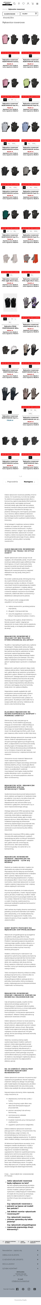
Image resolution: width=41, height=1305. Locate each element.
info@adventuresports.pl (20, 1281)
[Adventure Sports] (7, 3)
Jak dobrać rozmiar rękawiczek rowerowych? (21, 1213)
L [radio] (9, 56)
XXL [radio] (14, 144)
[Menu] (37, 3)
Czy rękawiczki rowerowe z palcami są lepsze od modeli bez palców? (20, 1206)
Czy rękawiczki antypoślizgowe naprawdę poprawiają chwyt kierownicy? (21, 1227)
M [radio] (30, 56)
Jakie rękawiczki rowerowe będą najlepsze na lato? (19, 1182)
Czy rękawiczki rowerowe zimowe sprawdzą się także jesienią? (19, 1219)
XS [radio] (5, 100)
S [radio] (8, 100)
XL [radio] (9, 144)
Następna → (29, 482)
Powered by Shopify (21, 1300)
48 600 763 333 (21, 1274)
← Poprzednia (11, 482)
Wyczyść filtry (8, 17)
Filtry (25, 14)
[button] (11, 14)
